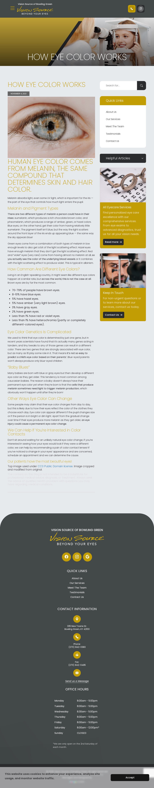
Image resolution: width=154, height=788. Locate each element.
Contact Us (112, 141)
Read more (111, 242)
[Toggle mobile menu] (12, 8)
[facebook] (66, 556)
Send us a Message (77, 681)
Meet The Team (115, 126)
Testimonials (113, 134)
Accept (130, 777)
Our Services (113, 119)
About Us (111, 112)
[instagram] (77, 556)
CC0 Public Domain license (55, 466)
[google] (87, 556)
